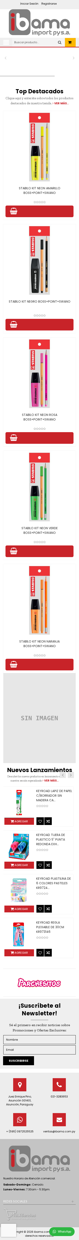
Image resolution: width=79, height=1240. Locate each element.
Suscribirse (18, 1061)
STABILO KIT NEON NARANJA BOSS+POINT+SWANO (39, 643)
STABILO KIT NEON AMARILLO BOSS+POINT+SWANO (39, 190)
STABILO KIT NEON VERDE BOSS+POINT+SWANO (40, 530)
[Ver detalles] (39, 147)
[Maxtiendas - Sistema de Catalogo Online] (19, 1214)
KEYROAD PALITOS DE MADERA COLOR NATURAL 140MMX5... (52, 795)
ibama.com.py (44, 1232)
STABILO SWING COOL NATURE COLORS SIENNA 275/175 (54, 927)
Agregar (21, 821)
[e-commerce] (39, 22)
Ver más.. (61, 103)
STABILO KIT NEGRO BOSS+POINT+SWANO (39, 301)
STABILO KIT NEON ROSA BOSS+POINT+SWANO (39, 417)
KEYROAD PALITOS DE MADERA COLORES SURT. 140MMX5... (54, 883)
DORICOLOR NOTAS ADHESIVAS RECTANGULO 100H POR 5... (54, 839)
